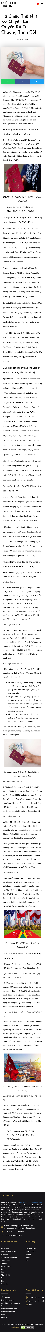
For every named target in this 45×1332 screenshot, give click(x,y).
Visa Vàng (30, 1242)
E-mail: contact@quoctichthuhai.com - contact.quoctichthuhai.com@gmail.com (19, 1227)
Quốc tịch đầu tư (9, 1242)
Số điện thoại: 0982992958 (15, 1232)
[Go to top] (4, 1325)
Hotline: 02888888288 (13, 1235)
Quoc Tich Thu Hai (36, 1297)
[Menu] (42, 4)
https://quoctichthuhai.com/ (31, 1202)
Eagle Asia (15, 1327)
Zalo (31, 1305)
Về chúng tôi (7, 1196)
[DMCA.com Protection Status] (27, 1327)
